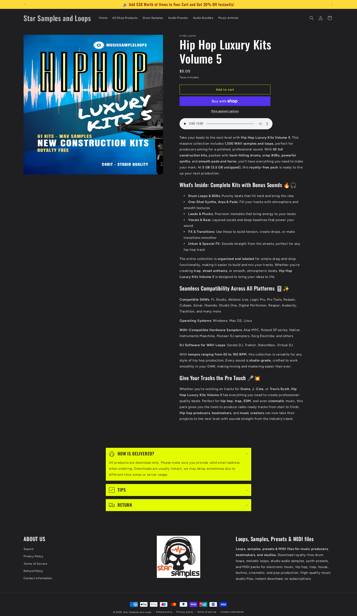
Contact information (232, 612)
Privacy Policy (33, 556)
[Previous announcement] (25, 4)
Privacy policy (184, 612)
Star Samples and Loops (137, 612)
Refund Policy (33, 571)
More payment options (225, 111)
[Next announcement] (332, 4)
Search (29, 549)
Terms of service (206, 612)
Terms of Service (36, 564)
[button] (311, 18)
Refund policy (164, 612)
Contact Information (38, 578)
